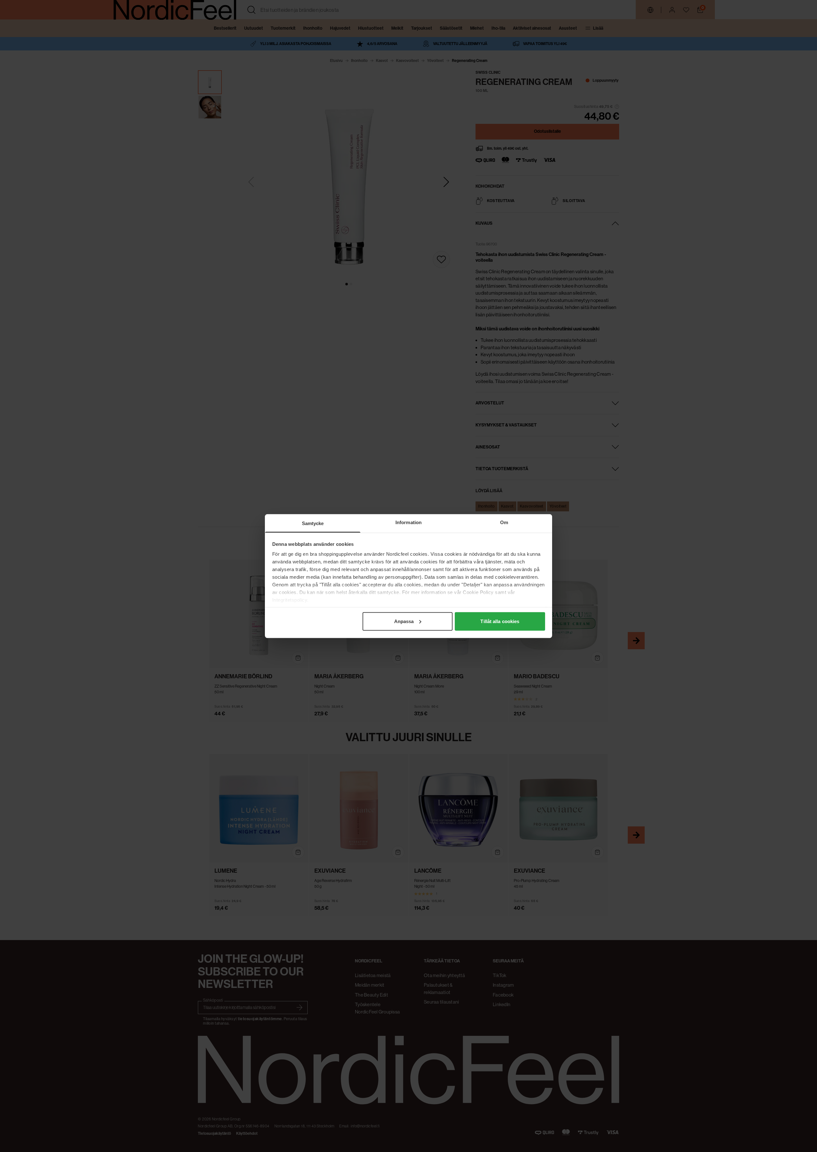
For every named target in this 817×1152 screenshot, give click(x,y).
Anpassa (404, 621)
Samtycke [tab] (313, 523)
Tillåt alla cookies (499, 621)
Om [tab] (504, 522)
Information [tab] (408, 522)
